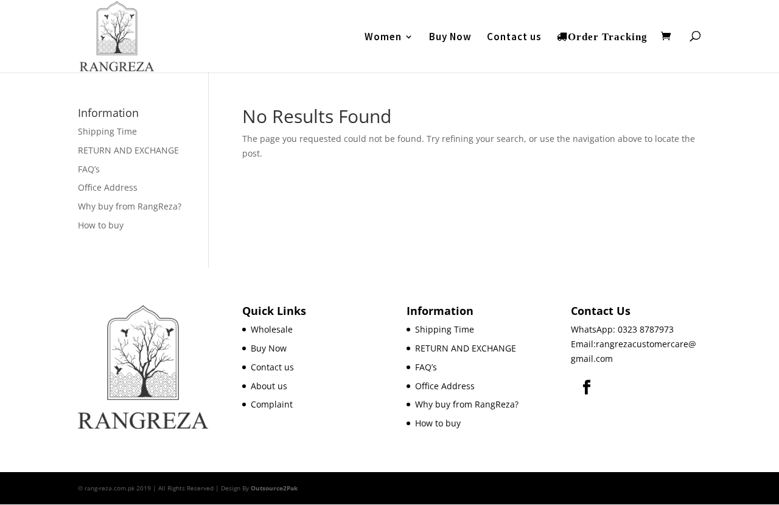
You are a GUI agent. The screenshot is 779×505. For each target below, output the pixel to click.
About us (269, 386)
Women (383, 37)
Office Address (108, 187)
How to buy (101, 225)
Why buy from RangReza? (129, 206)
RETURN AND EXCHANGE (128, 150)
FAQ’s (89, 169)
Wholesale (272, 329)
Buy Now (450, 37)
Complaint (272, 404)
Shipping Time (107, 131)
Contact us (514, 37)
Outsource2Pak (274, 488)
